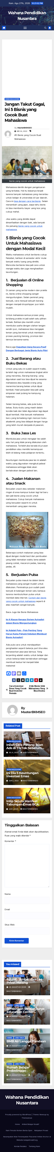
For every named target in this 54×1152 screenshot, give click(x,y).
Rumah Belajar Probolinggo (18, 1068)
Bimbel (9, 976)
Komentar (10, 841)
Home (17, 1124)
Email (7, 909)
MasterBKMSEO (24, 128)
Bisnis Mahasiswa (12, 99)
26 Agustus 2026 (18, 987)
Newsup (43, 1114)
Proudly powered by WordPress (18, 1114)
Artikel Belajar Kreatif (30, 1124)
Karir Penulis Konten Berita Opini (19, 1130)
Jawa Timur (19, 976)
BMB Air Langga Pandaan (26, 1041)
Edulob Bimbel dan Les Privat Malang (24, 980)
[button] (45, 28)
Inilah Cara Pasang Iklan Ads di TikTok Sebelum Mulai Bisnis (24, 748)
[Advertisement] (27, 66)
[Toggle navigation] (25, 28)
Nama (7, 894)
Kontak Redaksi (20, 1146)
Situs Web (10, 924)
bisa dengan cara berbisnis (27, 201)
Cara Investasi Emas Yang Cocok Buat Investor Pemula (17, 689)
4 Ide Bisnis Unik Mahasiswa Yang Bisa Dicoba (37, 688)
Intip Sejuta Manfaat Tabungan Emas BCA (22, 802)
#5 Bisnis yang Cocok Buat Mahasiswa (27, 137)
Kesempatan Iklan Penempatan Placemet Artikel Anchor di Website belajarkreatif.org (27, 1138)
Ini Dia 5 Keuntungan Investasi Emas (22, 774)
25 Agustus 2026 (18, 1075)
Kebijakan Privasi (41, 1130)
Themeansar (27, 1118)
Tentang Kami (34, 1146)
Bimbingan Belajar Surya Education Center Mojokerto (25, 1012)
